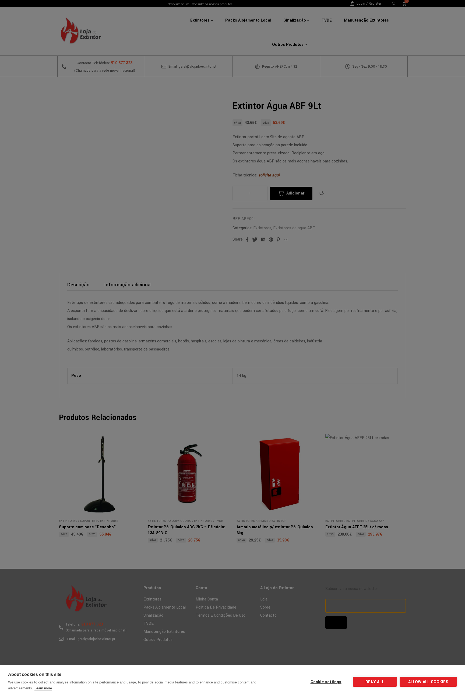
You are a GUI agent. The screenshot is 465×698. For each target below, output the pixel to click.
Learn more (43, 688)
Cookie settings (326, 682)
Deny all (374, 682)
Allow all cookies (428, 682)
